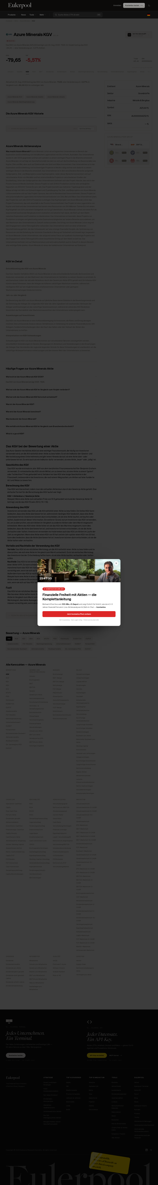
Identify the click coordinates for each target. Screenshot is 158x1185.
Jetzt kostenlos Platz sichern (79, 614)
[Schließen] (116, 563)
